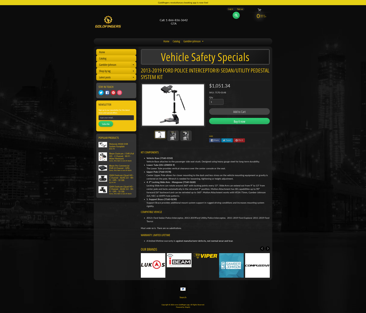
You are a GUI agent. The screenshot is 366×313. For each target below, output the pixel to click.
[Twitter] (101, 92)
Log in (230, 9)
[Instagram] (119, 92)
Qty (211, 97)
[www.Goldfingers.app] (108, 21)
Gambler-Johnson (193, 41)
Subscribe (106, 124)
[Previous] (262, 248)
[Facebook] (107, 92)
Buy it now (239, 121)
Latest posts (117, 77)
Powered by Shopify (183, 307)
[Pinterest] (113, 92)
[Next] (267, 248)
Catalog (176, 41)
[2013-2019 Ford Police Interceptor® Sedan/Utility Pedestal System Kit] (160, 134)
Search (183, 297)
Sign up (240, 9)
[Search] (236, 15)
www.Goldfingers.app (182, 305)
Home (166, 41)
